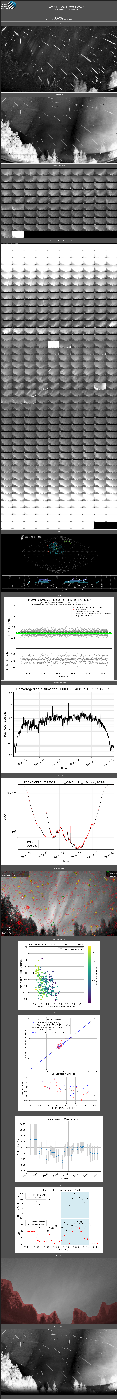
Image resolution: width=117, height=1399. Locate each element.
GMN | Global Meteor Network (67, 6)
